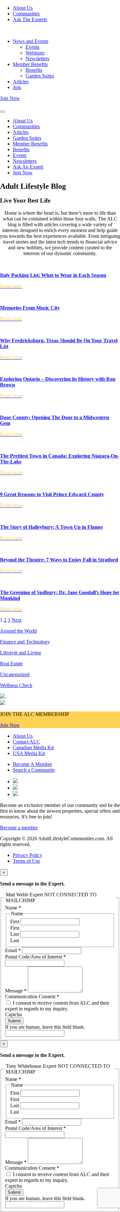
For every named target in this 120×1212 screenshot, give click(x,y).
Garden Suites (40, 76)
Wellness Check (16, 685)
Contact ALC (26, 741)
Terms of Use (26, 861)
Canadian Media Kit (33, 747)
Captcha (13, 1014)
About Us (23, 8)
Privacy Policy (27, 855)
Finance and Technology (25, 641)
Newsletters (37, 58)
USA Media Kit (29, 753)
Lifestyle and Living (20, 652)
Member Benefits (30, 64)
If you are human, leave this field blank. (45, 1027)
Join (17, 87)
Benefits (34, 70)
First (15, 921)
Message (16, 990)
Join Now (10, 98)
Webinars (35, 52)
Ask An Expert (28, 167)
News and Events (30, 41)
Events (32, 47)
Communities (26, 13)
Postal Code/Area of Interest (35, 956)
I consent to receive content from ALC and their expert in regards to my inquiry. (57, 1005)
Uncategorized (14, 674)
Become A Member (32, 764)
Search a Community (34, 770)
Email (13, 950)
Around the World (18, 631)
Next (16, 620)
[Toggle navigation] (2, 111)
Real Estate (11, 663)
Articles (20, 81)
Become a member (19, 827)
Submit (14, 1020)
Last (15, 934)
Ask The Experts (30, 19)
